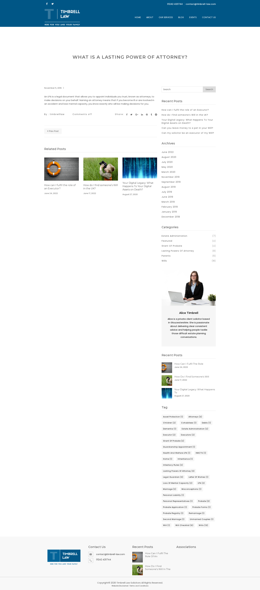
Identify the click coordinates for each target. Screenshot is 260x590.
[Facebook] (47, 4)
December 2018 (171, 216)
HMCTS (201, 453)
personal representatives (178, 501)
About (149, 17)
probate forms (201, 507)
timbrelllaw (57, 114)
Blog (181, 17)
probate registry (173, 513)
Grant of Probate (172, 245)
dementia (169, 429)
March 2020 (168, 172)
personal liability (173, 495)
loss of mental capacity (177, 483)
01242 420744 (175, 4)
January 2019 (169, 211)
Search (209, 89)
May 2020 (167, 167)
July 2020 (167, 162)
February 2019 (170, 206)
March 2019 (168, 201)
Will (166, 525)
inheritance (185, 459)
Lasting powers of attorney (179, 471)
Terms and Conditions (139, 586)
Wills (164, 260)
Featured (167, 240)
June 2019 (167, 196)
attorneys (195, 416)
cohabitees (189, 422)
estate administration (195, 429)
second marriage (173, 519)
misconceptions (191, 489)
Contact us (209, 17)
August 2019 (169, 186)
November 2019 (171, 176)
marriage (169, 489)
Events (193, 17)
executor (169, 435)
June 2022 (168, 152)
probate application (175, 507)
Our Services (166, 17)
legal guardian (173, 477)
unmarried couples (202, 519)
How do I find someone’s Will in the (157, 568)
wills (203, 525)
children (169, 422)
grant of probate (173, 441)
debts (206, 422)
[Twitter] (52, 4)
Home (138, 17)
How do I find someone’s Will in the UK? (100, 187)
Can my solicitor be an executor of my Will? (188, 132)
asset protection (173, 416)
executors (188, 435)
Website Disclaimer (120, 586)
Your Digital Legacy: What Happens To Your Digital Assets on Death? (137, 186)
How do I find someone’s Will (191, 376)
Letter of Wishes (198, 477)
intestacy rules (173, 465)
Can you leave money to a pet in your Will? (187, 127)
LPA (201, 483)
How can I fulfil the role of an (156, 555)
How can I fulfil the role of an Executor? (60, 187)
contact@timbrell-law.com (201, 4)
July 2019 (167, 191)
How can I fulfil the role (188, 363)
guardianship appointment (179, 447)
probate (204, 501)
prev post (54, 131)
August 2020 (169, 157)
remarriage (196, 513)
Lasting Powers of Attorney (178, 250)
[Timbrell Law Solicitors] (62, 17)
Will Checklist (184, 525)
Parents (166, 255)
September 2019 (171, 181)
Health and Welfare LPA (176, 453)
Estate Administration (174, 235)
